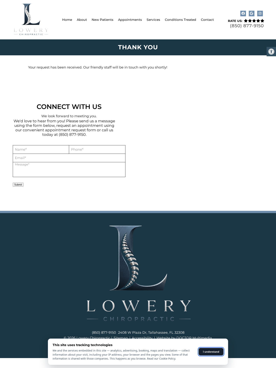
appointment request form (70, 130)
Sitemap (121, 338)
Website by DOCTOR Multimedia (184, 338)
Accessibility (142, 338)
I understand (211, 351)
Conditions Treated (180, 20)
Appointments (130, 20)
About (82, 20)
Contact (207, 20)
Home (67, 20)
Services (153, 20)
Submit (18, 184)
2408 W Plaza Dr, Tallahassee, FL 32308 (151, 332)
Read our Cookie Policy (161, 358)
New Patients (102, 20)
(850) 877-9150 (247, 26)
